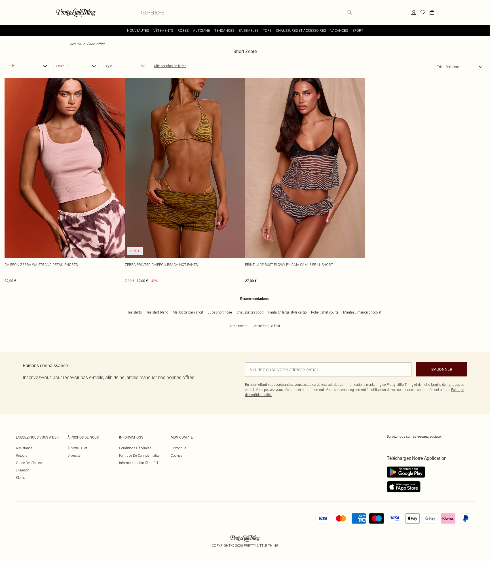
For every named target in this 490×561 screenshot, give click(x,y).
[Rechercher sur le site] (349, 12)
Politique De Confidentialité (139, 455)
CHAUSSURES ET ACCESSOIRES (301, 30)
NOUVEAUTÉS (138, 30)
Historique (178, 448)
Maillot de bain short (188, 312)
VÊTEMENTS (163, 30)
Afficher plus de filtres (170, 66)
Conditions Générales (135, 448)
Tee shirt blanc (157, 312)
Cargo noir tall (239, 326)
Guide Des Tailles (29, 463)
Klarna (21, 477)
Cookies (176, 455)
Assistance (24, 448)
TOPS (267, 30)
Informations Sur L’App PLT (139, 463)
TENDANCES (224, 30)
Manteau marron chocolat (362, 312)
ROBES (183, 30)
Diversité (74, 455)
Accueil (75, 44)
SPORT (357, 30)
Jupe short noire (220, 312)
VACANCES (339, 30)
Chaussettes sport (250, 312)
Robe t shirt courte (325, 312)
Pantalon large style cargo (287, 312)
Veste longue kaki (267, 326)
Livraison (22, 470)
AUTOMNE (201, 30)
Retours (22, 455)
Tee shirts (134, 312)
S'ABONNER (441, 369)
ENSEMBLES (248, 30)
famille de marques (445, 384)
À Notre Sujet (77, 448)
